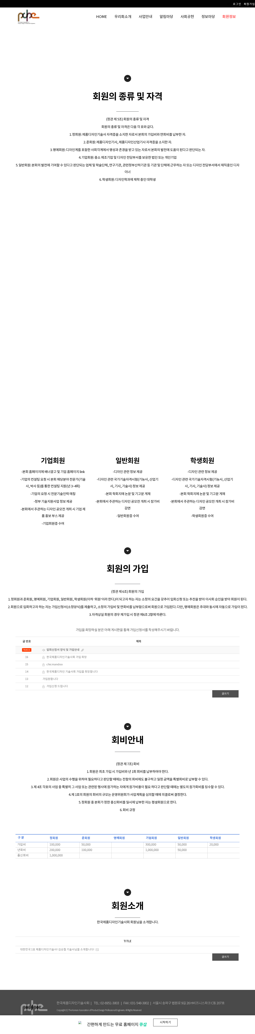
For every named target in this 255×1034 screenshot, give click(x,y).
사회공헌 (187, 17)
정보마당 (208, 17)
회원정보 (229, 17)
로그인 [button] (237, 4)
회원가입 (249, 4)
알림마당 (166, 17)
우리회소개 (122, 17)
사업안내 (145, 17)
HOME (101, 17)
